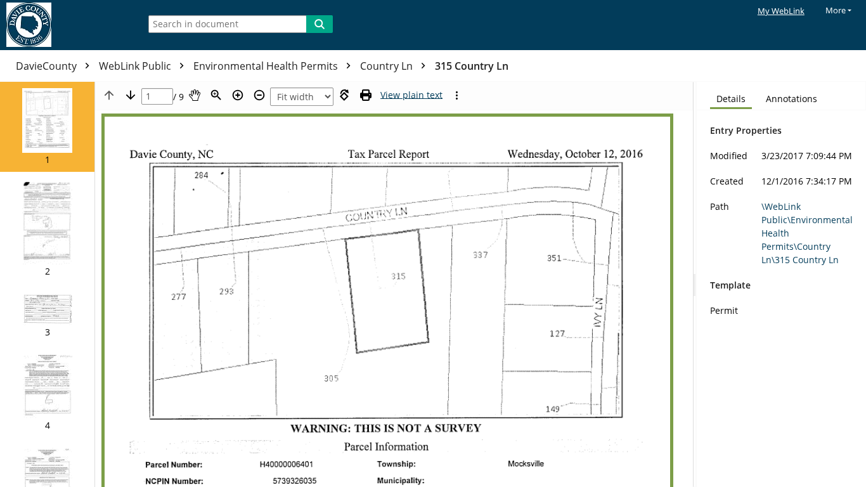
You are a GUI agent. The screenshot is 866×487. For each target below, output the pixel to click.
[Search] (319, 24)
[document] (781, 284)
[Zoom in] (238, 95)
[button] (47, 127)
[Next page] (130, 95)
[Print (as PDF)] (366, 95)
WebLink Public (136, 66)
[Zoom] (216, 95)
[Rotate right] (344, 95)
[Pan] (194, 95)
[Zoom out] (259, 95)
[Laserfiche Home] (66, 25)
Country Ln (387, 66)
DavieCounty (47, 66)
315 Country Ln (471, 66)
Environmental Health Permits (266, 66)
